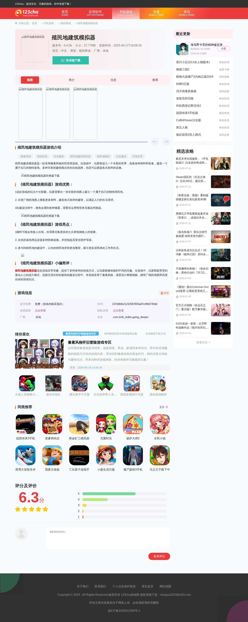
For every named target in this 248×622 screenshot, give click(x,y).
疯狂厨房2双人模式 (188, 134)
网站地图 (165, 586)
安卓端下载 (73, 60)
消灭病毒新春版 (186, 91)
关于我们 (82, 586)
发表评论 (159, 556)
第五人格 (182, 127)
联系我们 (100, 586)
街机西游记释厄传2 (188, 105)
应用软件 (95, 13)
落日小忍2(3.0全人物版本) (193, 62)
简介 (72, 79)
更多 (161, 407)
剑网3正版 (182, 83)
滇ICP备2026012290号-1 (124, 610)
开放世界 (138, 156)
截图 (30, 79)
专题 (156, 13)
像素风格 (26, 156)
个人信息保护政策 (124, 586)
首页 (65, 13)
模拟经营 (42, 156)
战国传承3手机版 (187, 112)
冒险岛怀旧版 (185, 98)
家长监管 (147, 586)
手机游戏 (125, 13)
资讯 (186, 13)
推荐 (155, 79)
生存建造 (59, 156)
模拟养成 (66, 23)
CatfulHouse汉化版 (188, 120)
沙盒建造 (121, 156)
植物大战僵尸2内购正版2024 (194, 76)
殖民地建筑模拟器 (80, 156)
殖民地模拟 (103, 156)
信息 (113, 79)
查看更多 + (203, 342)
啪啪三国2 (182, 69)
